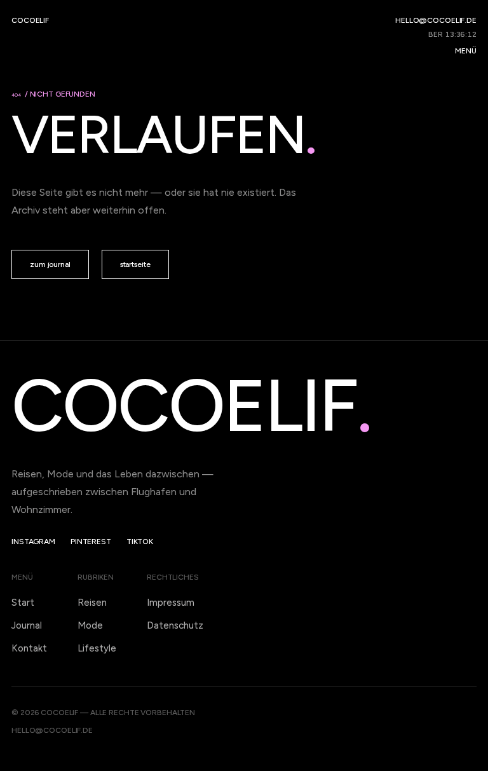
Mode (90, 625)
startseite (135, 264)
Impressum (170, 602)
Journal (26, 625)
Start (22, 602)
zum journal (50, 264)
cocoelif (30, 20)
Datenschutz (175, 625)
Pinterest (91, 541)
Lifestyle (97, 648)
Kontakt (29, 648)
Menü (466, 50)
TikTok (139, 541)
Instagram (33, 541)
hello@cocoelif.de (436, 20)
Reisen (92, 602)
